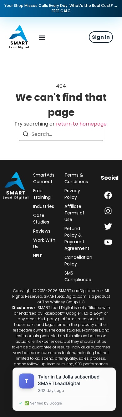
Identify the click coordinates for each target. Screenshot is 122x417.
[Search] (26, 135)
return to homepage (81, 123)
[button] (42, 38)
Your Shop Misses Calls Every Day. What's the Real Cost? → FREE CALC (61, 8)
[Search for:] (61, 134)
